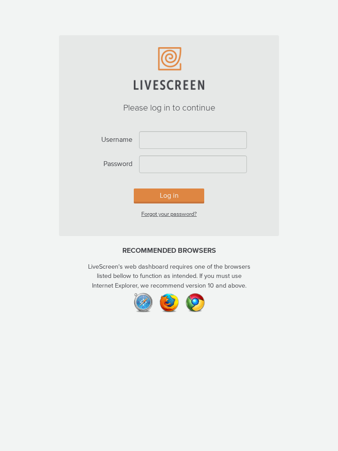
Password (117, 163)
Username (116, 139)
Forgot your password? (169, 214)
